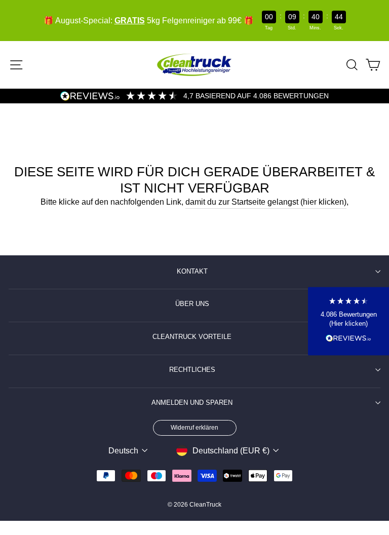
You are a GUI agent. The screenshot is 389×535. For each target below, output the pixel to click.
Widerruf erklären (194, 427)
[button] (348, 321)
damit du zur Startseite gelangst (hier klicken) (265, 202)
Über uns (192, 304)
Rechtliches (192, 369)
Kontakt (192, 271)
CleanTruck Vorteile (191, 336)
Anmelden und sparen (191, 402)
